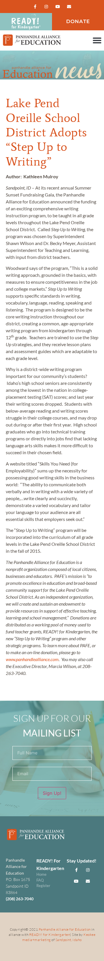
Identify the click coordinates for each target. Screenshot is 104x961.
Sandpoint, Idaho (68, 940)
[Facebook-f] (35, 6)
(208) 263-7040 (20, 898)
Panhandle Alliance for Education (65, 929)
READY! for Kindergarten (49, 934)
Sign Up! (52, 793)
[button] (97, 40)
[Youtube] (57, 6)
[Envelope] (69, 6)
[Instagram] (46, 6)
